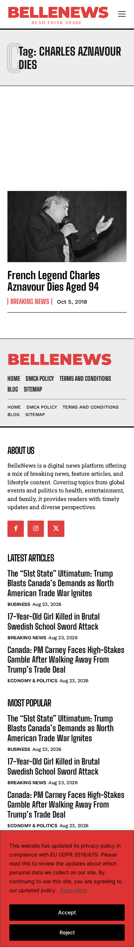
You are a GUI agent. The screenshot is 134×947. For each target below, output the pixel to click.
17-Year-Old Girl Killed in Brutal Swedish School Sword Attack (53, 621)
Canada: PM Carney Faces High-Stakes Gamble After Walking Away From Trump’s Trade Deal (65, 659)
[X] (56, 529)
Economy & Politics (32, 680)
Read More (73, 890)
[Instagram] (36, 529)
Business (18, 604)
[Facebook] (15, 529)
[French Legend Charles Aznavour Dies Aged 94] (67, 226)
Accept (67, 912)
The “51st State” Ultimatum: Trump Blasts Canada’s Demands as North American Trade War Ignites (60, 583)
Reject (67, 932)
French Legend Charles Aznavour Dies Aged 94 (53, 281)
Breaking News (29, 301)
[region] (67, 888)
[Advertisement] (67, 136)
